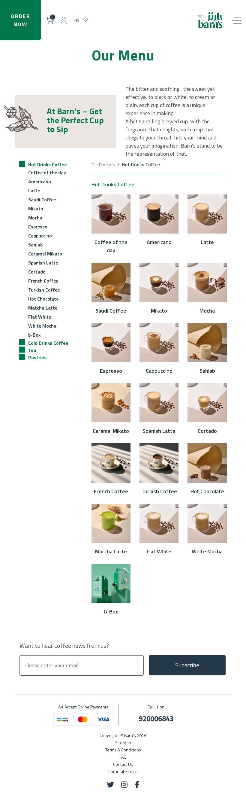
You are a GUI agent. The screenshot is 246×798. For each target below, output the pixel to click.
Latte (34, 190)
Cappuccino (40, 235)
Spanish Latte (43, 262)
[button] (63, 20)
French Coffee (43, 280)
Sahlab (35, 244)
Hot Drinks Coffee (47, 164)
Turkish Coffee (44, 289)
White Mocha (42, 325)
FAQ (123, 757)
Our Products (103, 164)
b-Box (34, 334)
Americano (39, 181)
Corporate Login (123, 771)
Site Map (123, 742)
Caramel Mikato (45, 253)
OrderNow (20, 20)
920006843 (156, 718)
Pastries (37, 357)
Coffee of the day (47, 172)
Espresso (37, 226)
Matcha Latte (42, 307)
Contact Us (123, 764)
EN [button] (76, 20)
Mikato (35, 208)
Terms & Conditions (123, 750)
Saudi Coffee (42, 199)
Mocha (35, 217)
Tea (32, 350)
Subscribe (187, 665)
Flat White (39, 316)
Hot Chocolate (43, 298)
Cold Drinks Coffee (48, 343)
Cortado (37, 271)
